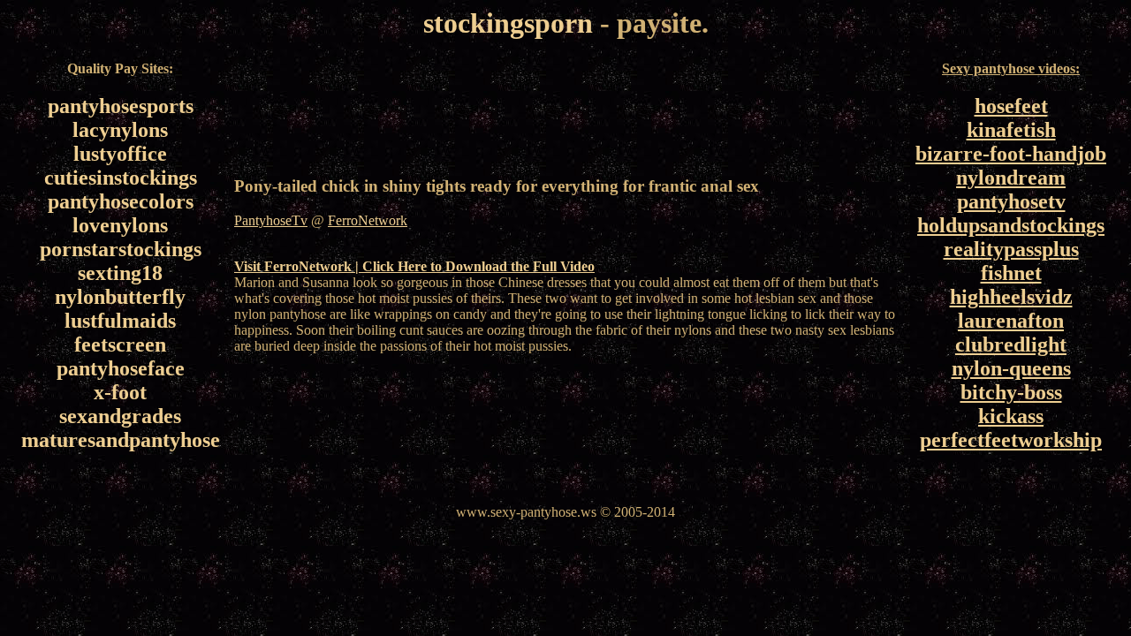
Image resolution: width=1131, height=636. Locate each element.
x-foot (120, 392)
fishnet (1011, 272)
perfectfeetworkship (1011, 439)
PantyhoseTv (270, 220)
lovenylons (120, 225)
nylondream (1011, 177)
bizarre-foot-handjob (1010, 153)
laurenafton (1011, 320)
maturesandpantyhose (120, 439)
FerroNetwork (367, 220)
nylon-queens (1011, 368)
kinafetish (1011, 129)
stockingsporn (508, 23)
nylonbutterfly (120, 296)
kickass (1011, 416)
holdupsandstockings (1010, 225)
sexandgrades (120, 416)
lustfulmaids (120, 320)
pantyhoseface (121, 368)
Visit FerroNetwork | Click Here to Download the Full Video (414, 266)
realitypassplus (1011, 249)
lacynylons (120, 129)
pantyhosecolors (121, 201)
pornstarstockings (120, 249)
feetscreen (120, 344)
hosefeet (1011, 106)
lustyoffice (120, 153)
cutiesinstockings (120, 177)
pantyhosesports (121, 106)
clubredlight (1010, 344)
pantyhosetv (1011, 201)
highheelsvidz (1011, 296)
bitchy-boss (1011, 392)
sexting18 (120, 272)
